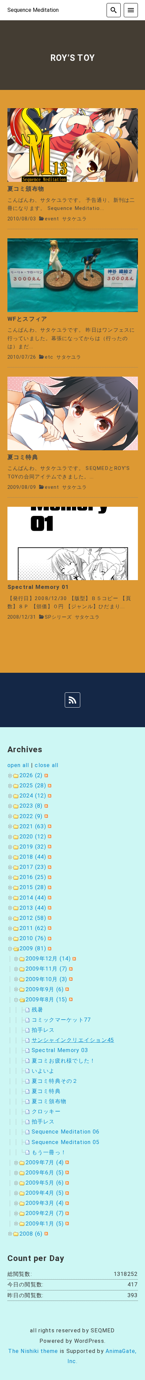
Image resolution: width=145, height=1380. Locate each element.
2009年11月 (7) (46, 969)
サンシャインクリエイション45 (73, 1040)
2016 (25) (33, 877)
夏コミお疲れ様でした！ (64, 1060)
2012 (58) (33, 918)
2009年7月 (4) (45, 1162)
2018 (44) (33, 857)
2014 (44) (33, 898)
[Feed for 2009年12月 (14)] (73, 958)
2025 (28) (33, 785)
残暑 (38, 1009)
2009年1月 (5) (45, 1223)
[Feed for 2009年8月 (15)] (69, 999)
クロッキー (46, 1111)
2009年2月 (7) (45, 1213)
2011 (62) (33, 928)
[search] (114, 10)
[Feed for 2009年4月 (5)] (66, 1193)
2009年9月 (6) (45, 989)
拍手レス (43, 1030)
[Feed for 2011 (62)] (48, 928)
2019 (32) (33, 846)
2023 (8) (31, 806)
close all (46, 765)
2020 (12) (33, 836)
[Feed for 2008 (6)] (45, 1234)
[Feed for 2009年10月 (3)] (69, 979)
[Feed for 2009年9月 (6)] (66, 989)
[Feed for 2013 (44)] (48, 908)
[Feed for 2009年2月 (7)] (66, 1213)
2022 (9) (31, 816)
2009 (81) (33, 948)
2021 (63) (33, 826)
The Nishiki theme (33, 1351)
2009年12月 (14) (48, 958)
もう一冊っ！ (49, 1152)
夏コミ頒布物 (49, 1101)
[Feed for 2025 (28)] (48, 785)
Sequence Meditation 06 (66, 1131)
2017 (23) (33, 867)
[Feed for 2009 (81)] (48, 948)
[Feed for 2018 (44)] (48, 857)
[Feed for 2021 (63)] (48, 826)
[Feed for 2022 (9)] (45, 816)
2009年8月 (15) (46, 999)
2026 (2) (31, 775)
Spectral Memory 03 (60, 1050)
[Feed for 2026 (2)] (45, 775)
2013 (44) (33, 908)
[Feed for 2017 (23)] (48, 867)
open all (18, 765)
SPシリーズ (58, 617)
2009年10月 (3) (46, 979)
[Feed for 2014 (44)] (48, 898)
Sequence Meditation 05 (66, 1142)
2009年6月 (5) (45, 1172)
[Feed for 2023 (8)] (45, 806)
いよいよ (43, 1071)
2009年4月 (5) (45, 1193)
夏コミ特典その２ (55, 1081)
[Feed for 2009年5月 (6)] (66, 1183)
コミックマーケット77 (61, 1020)
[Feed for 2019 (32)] (48, 846)
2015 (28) (33, 887)
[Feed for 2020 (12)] (48, 836)
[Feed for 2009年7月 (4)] (66, 1162)
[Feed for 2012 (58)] (48, 918)
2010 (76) (33, 938)
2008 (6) (31, 1234)
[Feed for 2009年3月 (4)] (66, 1203)
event (52, 219)
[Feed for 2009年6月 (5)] (66, 1172)
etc (49, 357)
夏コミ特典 (46, 1091)
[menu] (131, 10)
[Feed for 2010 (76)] (48, 938)
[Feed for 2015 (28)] (48, 887)
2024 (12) (33, 795)
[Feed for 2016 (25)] (48, 877)
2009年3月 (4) (45, 1203)
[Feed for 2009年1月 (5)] (66, 1223)
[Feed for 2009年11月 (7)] (69, 969)
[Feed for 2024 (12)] (48, 795)
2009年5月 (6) (45, 1183)
